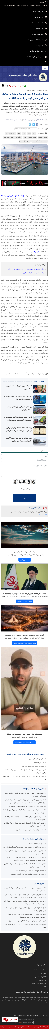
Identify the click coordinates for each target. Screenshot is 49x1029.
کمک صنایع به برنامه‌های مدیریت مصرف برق (30, 829)
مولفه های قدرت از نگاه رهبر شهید (24, 552)
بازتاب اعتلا (42, 980)
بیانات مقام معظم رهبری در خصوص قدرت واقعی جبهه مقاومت (24, 593)
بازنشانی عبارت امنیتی (24, 489)
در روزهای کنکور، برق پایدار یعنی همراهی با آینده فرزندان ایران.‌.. (24, 847)
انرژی (34, 133)
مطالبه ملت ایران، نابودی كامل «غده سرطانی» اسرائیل (24, 734)
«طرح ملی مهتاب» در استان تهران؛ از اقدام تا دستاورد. (28, 874)
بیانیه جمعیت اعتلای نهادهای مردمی (24, 643)
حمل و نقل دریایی (24, 141)
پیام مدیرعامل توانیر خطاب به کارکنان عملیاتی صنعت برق (27, 806)
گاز (6, 133)
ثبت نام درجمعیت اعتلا (39, 983)
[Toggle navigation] (45, 68)
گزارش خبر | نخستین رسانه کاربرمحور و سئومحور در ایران (29, 1015)
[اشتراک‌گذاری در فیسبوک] (37, 124)
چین (24, 133)
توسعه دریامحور (42, 137)
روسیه (19, 133)
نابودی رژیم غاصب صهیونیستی (24, 742)
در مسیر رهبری (24, 560)
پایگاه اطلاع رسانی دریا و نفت (33, 119)
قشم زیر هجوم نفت (38, 762)
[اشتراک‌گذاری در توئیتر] (33, 124)
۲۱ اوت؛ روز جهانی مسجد (36, 843)
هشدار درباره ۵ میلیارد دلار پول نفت (33, 766)
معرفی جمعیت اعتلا (40, 970)
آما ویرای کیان (18, 1022)
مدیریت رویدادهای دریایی (39, 141)
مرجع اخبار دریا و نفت (29, 137)
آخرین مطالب (39, 883)
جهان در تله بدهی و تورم (36, 758)
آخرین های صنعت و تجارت (33, 788)
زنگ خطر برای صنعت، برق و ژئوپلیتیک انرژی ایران (26, 269)
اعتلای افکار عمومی (40, 977)
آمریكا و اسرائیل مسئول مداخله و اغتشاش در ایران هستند (24, 635)
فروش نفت (12, 133)
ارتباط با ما (43, 987)
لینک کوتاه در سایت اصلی (36, 373)
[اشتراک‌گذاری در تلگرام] (29, 124)
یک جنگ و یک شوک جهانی (33, 273)
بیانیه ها (43, 973)
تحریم (29, 133)
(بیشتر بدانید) (43, 514)
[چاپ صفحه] (6, 86)
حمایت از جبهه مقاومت (24, 601)
